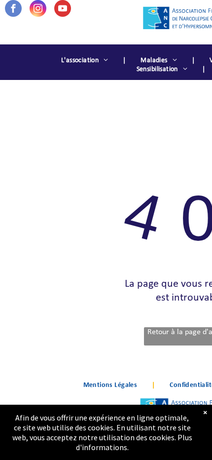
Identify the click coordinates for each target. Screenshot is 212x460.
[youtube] (62, 9)
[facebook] (13, 9)
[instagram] (38, 9)
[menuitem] (86, 60)
